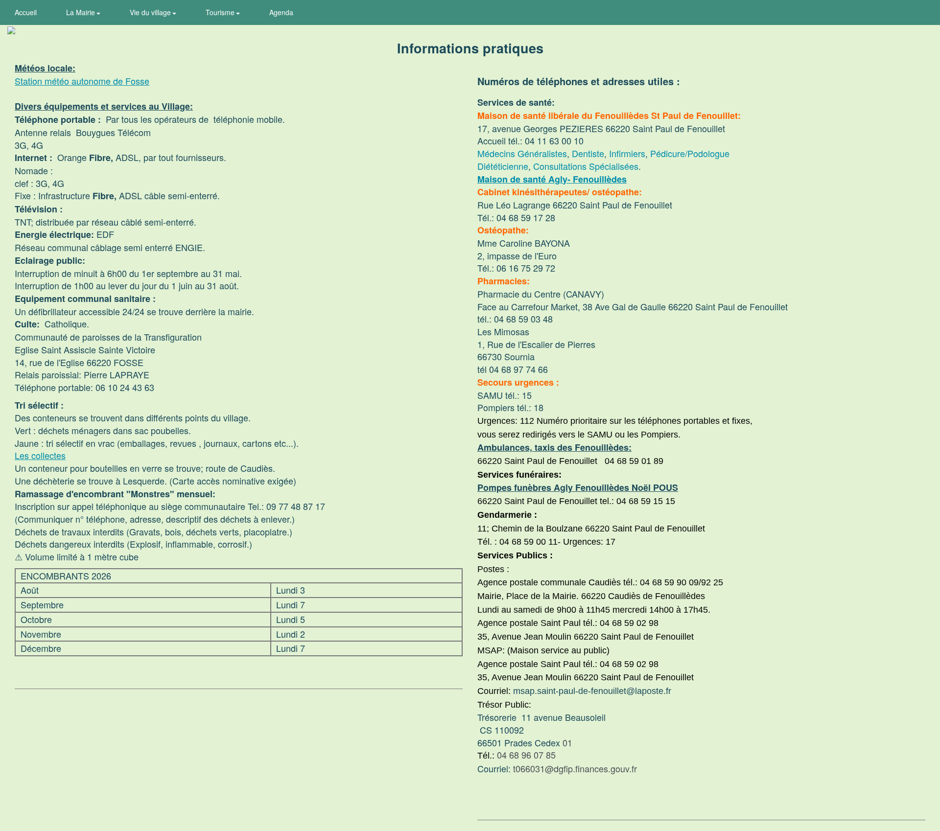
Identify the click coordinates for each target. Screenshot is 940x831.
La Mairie (81, 12)
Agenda (281, 12)
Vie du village (151, 12)
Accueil (26, 12)
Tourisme (221, 12)
